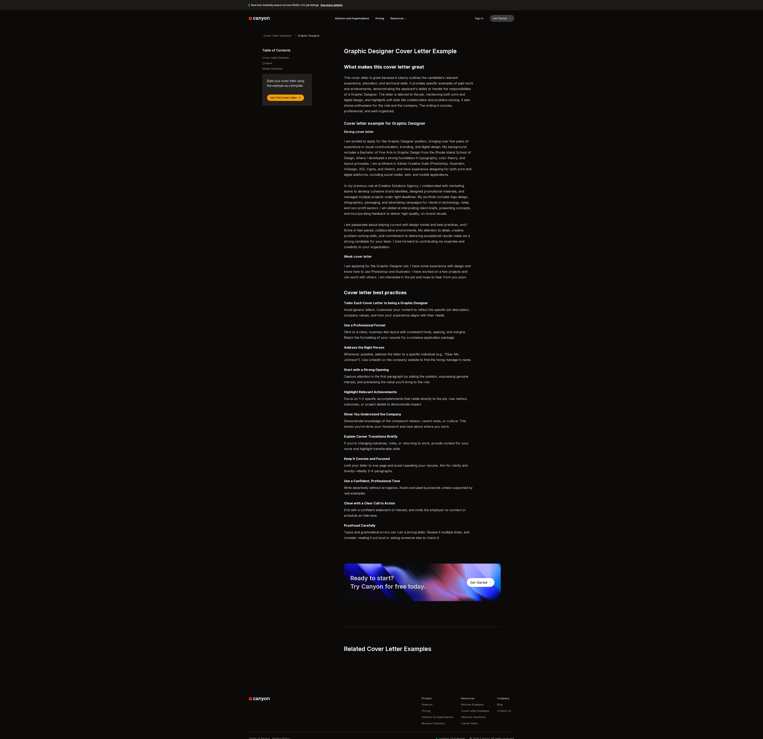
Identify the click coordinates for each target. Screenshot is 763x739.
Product (427, 698)
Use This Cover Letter (283, 97)
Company (503, 698)
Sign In (479, 18)
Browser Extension (433, 723)
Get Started (500, 18)
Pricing (380, 18)
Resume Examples (472, 704)
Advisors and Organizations (352, 18)
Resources (397, 18)
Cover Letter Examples (277, 35)
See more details (331, 5)
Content (267, 63)
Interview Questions (473, 717)
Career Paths (469, 723)
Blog (500, 704)
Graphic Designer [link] (309, 35)
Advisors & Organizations (437, 717)
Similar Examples (272, 68)
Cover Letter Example (275, 57)
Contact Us (504, 710)
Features (427, 704)
